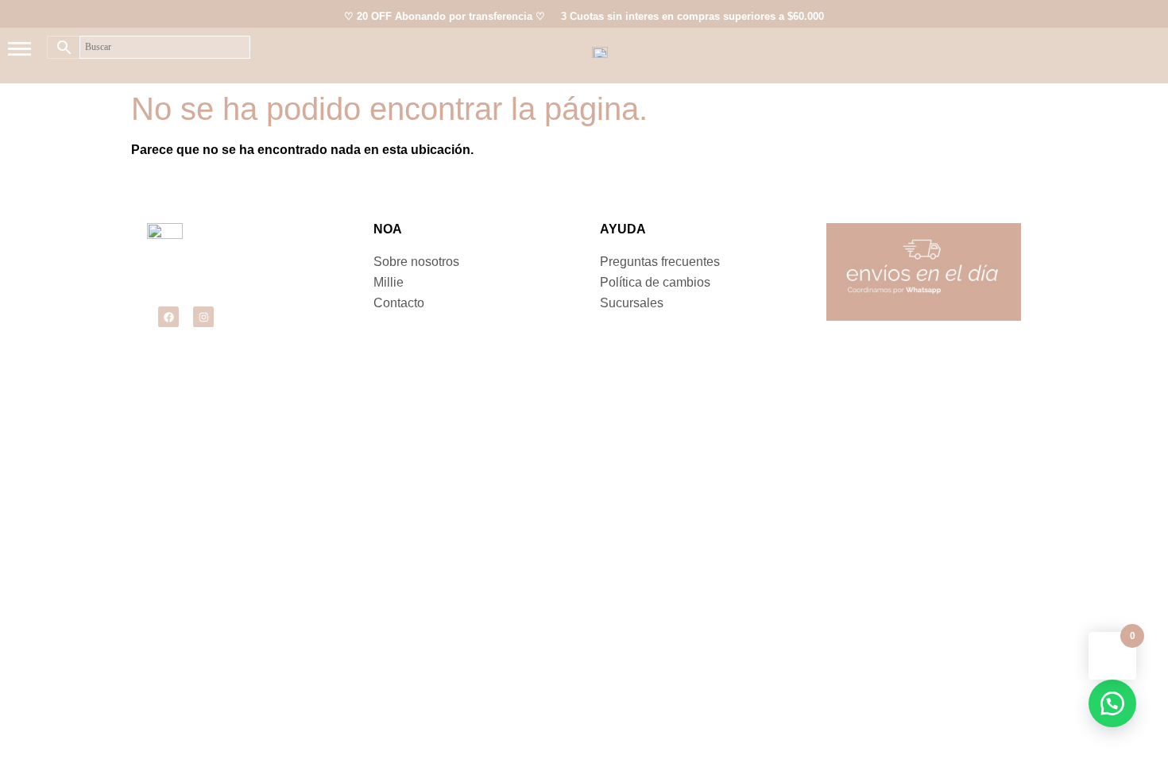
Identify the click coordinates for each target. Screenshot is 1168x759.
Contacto (398, 303)
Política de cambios (655, 282)
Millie (388, 282)
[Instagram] (203, 316)
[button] (1112, 703)
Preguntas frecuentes (660, 261)
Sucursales (631, 303)
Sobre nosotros (416, 261)
